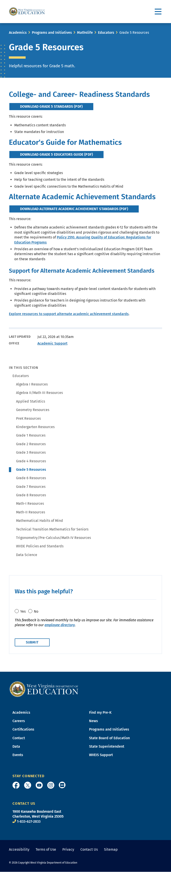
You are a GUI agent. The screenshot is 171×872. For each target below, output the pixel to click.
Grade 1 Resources (30, 435)
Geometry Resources (32, 410)
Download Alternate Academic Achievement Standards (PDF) (74, 209)
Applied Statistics (30, 401)
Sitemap (111, 849)
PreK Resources (28, 418)
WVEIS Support (101, 755)
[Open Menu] (158, 11)
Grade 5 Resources (31, 469)
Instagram (50, 785)
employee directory (60, 625)
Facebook (16, 785)
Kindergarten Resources (35, 427)
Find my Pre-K (100, 712)
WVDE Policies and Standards (39, 546)
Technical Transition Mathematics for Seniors (52, 529)
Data (16, 746)
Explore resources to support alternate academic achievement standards (69, 314)
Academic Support (52, 343)
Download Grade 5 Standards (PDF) (51, 106)
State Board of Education (109, 738)
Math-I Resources (30, 503)
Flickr (62, 785)
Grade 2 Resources (31, 444)
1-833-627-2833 (29, 821)
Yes (23, 611)
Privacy (68, 849)
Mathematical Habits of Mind (39, 520)
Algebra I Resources (32, 384)
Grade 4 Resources (31, 461)
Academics (18, 32)
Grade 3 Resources (31, 452)
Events (17, 755)
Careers (18, 721)
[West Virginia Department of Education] (27, 11)
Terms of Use (46, 849)
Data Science (26, 555)
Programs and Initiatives (52, 32)
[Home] (44, 689)
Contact (18, 738)
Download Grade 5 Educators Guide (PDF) (56, 154)
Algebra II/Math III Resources (39, 393)
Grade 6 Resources (31, 478)
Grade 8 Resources (31, 495)
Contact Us (89, 849)
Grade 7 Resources (30, 487)
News (93, 721)
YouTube (39, 785)
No (36, 611)
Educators (106, 32)
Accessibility (19, 849)
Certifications (23, 729)
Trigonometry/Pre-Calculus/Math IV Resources (53, 538)
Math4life (85, 32)
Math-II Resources (30, 512)
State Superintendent (106, 746)
